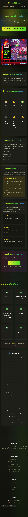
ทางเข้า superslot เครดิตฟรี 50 (14, 399)
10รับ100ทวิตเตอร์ (20, 405)
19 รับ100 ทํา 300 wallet (19, 390)
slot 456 (20, 387)
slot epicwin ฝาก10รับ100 (11, 387)
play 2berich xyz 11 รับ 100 (9, 423)
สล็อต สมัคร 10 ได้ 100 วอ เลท (14, 381)
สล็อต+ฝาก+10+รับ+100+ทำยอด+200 (14, 411)
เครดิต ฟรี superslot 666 (14, 469)
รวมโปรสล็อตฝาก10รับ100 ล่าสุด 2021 (14, 369)
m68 (18, 417)
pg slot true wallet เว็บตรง (14, 402)
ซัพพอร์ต (23, 7)
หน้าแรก (14, 482)
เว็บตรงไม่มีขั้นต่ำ (12, 417)
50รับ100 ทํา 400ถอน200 (9, 405)
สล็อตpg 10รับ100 (8, 384)
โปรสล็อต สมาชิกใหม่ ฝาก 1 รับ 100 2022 (14, 393)
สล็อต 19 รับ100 (20, 423)
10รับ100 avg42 (20, 357)
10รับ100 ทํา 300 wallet (18, 384)
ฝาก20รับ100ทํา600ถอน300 (14, 363)
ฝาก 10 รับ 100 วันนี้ (8, 390)
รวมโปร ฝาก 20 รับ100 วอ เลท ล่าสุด (14, 378)
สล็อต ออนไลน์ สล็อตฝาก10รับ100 (14, 396)
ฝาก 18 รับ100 (14, 372)
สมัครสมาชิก (14, 485)
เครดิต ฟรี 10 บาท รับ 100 (14, 467)
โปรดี (18, 7)
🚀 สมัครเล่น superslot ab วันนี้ (14, 29)
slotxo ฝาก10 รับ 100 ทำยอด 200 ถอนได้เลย (14, 414)
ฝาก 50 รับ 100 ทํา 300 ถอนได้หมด (14, 420)
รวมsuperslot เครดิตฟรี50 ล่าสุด (14, 408)
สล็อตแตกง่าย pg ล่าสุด (14, 366)
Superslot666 (14, 3)
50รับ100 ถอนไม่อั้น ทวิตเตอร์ (14, 462)
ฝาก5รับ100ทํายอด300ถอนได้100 (14, 360)
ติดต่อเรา (14, 490)
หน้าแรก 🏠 (6, 7)
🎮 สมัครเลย (14, 263)
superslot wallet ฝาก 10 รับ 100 (14, 375)
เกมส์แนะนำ (12, 7)
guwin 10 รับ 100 (14, 464)
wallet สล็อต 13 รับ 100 (9, 357)
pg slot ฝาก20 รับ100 (14, 472)
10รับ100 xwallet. (14, 459)
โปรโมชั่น (14, 487)
